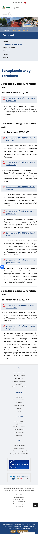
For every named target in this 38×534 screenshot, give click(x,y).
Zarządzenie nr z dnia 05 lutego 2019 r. (20, 327)
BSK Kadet (19, 435)
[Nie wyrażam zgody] (36, 528)
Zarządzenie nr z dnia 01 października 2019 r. (20, 261)
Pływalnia (19, 403)
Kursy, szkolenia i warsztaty (19, 454)
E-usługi (5, 54)
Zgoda (13, 531)
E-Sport (19, 411)
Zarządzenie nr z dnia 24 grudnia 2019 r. (20, 163)
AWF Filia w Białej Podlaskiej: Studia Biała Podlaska (16, 28)
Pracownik (7, 30)
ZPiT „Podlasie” (19, 421)
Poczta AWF (19, 378)
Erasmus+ (6, 57)
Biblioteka (19, 397)
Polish (24, 533)
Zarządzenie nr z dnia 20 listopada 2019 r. (20, 234)
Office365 (19, 384)
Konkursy (5, 41)
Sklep (19, 408)
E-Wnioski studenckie (19, 381)
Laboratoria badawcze (19, 427)
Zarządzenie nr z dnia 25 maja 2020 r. (20, 139)
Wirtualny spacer (19, 373)
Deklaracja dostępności (19, 451)
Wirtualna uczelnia (19, 376)
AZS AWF (19, 424)
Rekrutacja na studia (19, 387)
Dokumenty (6, 51)
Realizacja (18, 506)
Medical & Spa (19, 405)
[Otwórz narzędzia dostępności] (2, 267)
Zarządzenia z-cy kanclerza (12, 44)
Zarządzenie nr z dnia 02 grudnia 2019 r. (20, 212)
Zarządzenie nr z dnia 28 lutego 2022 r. (20, 99)
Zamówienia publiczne (19, 400)
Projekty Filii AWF (19, 432)
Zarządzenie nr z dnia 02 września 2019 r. (20, 306)
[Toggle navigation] (35, 8)
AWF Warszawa (19, 448)
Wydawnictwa (19, 430)
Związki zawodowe (9, 48)
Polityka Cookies (23, 531)
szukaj (4, 14)
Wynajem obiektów (19, 445)
